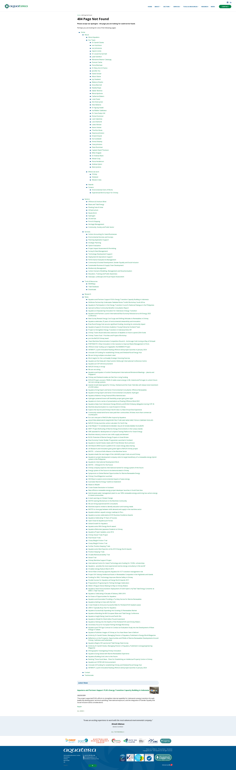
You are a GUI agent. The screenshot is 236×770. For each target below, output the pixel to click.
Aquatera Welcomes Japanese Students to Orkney (105, 529)
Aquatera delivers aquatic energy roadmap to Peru (105, 512)
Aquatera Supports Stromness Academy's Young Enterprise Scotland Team (114, 327)
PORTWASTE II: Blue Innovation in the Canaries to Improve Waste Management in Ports (118, 344)
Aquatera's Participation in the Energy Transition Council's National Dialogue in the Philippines (121, 305)
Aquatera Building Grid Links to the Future (103, 656)
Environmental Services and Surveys (100, 237)
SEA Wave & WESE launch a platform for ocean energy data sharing (111, 446)
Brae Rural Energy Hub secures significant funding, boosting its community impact (116, 324)
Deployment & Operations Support (100, 257)
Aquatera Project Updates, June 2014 (101, 532)
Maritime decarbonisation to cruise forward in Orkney (107, 407)
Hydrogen (91, 216)
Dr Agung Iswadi (97, 108)
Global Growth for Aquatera (97, 524)
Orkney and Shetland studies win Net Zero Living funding (108, 377)
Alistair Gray (96, 159)
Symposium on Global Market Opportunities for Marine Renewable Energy (114, 473)
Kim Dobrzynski (97, 102)
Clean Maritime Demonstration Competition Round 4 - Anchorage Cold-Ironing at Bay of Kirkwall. (121, 341)
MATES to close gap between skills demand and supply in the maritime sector (115, 509)
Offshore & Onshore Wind (97, 202)
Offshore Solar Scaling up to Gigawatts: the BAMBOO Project (109, 347)
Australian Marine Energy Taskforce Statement (104, 482)
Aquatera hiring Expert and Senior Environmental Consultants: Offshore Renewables (117, 390)
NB (170, 765)
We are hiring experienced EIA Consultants (103, 504)
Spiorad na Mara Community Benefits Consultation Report (108, 308)
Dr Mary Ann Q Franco (99, 68)
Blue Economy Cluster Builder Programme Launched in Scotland (110, 440)
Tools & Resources (190, 6)
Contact (225, 6)
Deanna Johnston (98, 133)
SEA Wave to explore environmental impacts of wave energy (109, 479)
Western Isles (96, 180)
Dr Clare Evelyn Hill (98, 113)
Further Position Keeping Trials (99, 546)
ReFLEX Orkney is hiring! (96, 367)
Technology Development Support (100, 254)
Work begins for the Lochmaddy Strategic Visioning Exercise (109, 358)
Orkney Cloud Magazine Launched (100, 476)
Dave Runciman (97, 147)
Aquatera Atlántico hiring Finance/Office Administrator (107, 396)
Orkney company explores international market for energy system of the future (115, 468)
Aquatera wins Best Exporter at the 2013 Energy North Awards (110, 549)
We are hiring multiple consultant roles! (102, 355)
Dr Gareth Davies (98, 42)
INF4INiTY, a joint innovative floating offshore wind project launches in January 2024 (117, 350)
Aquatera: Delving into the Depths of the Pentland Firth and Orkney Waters (114, 622)
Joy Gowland (96, 79)
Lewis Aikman (96, 125)
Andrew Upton (97, 164)
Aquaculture (92, 213)
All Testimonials (117, 732)
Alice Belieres (96, 105)
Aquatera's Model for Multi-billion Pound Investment (106, 619)
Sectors (166, 6)
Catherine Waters (98, 96)
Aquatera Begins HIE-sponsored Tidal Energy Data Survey (108, 643)
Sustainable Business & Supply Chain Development (106, 265)
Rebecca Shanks (97, 82)
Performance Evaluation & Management (102, 260)
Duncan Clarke (97, 62)
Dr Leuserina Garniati (99, 54)
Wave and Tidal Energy (96, 204)
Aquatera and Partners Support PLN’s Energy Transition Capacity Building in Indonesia (118, 299)
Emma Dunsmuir (98, 116)
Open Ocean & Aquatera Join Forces (100, 521)
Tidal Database (93, 287)
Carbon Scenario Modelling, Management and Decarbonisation (110, 271)
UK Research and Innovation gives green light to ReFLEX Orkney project (113, 449)
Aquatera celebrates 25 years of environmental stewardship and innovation (114, 321)
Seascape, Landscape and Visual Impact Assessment (106, 277)
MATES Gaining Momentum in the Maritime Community (107, 501)
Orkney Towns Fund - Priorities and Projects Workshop (107, 335)
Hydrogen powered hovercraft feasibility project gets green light (110, 398)
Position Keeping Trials (96, 552)
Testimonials (89, 675)
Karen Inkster (96, 127)
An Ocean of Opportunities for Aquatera (102, 596)
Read (79, 707)
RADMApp (91, 284)
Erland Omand (97, 136)
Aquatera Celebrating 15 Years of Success (102, 518)
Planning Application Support (98, 240)
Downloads (92, 289)
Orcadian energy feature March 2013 (101, 569)
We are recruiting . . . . (95, 369)
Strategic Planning (94, 243)
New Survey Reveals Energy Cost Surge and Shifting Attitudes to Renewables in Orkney (118, 319)
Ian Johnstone (97, 48)
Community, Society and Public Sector (101, 227)
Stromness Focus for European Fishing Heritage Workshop (108, 625)
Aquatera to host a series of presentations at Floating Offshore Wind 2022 (114, 401)
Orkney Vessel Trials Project (98, 535)
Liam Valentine (97, 119)
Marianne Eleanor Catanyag (101, 60)
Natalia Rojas (96, 88)
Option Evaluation (94, 246)
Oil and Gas (92, 219)
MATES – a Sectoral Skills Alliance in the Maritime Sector (107, 451)
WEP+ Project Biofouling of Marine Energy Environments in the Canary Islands (115, 429)
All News (80, 711)
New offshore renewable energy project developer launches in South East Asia (115, 490)
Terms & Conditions (151, 749)
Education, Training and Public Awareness (102, 274)
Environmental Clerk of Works (102, 190)
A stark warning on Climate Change (100, 498)
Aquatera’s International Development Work (103, 462)
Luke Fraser (96, 99)
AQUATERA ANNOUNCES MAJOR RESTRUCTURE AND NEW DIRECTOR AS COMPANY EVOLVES (120, 420)
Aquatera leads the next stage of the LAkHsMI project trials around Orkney (114, 454)
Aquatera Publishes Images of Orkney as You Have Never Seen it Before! (113, 632)
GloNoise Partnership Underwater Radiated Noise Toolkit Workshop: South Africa (116, 302)
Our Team (91, 40)
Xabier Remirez (97, 91)
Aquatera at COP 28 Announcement (100, 364)
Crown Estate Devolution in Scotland (100, 487)
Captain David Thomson (100, 150)
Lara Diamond (97, 122)
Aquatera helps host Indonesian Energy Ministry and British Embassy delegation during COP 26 (121, 404)
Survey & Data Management (98, 251)
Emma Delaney (97, 142)
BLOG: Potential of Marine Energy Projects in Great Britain (108, 437)
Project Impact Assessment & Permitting (102, 248)
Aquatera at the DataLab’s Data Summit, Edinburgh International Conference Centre (117, 361)
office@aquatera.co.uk (91, 757)
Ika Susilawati (96, 139)
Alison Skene (96, 76)
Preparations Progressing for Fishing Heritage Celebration (108, 583)
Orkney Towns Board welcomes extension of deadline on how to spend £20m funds (117, 333)
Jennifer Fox (96, 71)
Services (176, 6)
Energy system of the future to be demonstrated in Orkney (108, 470)
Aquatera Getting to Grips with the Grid (101, 602)
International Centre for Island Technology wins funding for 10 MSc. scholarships (116, 563)
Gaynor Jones (96, 51)
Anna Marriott (97, 85)
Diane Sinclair (96, 74)
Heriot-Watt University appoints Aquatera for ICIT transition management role (115, 572)
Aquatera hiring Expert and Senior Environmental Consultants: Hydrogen (113, 393)
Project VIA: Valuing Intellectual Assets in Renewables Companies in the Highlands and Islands (120, 574)
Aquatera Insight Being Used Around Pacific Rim (104, 616)
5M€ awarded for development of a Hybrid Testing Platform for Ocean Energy (115, 432)
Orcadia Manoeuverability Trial (99, 555)
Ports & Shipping (94, 221)
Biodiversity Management (97, 268)
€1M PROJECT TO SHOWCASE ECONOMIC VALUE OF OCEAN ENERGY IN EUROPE (116, 426)
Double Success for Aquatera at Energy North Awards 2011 (108, 580)
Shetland (95, 177)
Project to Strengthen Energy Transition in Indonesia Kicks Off (109, 330)
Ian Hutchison (97, 45)
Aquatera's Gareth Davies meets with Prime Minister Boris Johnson (111, 443)
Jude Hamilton (97, 57)
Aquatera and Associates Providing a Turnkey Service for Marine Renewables (115, 599)
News (213, 6)
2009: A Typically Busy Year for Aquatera (102, 608)
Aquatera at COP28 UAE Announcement (102, 662)
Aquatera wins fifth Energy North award (102, 526)
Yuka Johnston (97, 144)
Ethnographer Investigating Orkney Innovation (104, 651)
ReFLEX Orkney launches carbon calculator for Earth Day (107, 423)
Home (150, 6)
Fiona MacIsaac (97, 65)
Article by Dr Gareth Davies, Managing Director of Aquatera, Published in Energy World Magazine (122, 635)
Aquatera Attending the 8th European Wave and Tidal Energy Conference (113, 613)
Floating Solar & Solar (95, 207)
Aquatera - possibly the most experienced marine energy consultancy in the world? (116, 566)
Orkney (94, 174)
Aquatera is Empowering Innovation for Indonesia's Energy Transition (112, 311)
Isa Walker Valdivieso (99, 110)
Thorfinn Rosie (97, 130)
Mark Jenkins (96, 167)
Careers (91, 187)
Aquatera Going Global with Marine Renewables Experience (108, 654)
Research (204, 6)
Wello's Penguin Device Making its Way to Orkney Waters (108, 586)
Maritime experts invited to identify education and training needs (110, 507)
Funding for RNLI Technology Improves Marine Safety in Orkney (110, 577)
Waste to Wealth (94, 485)
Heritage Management (96, 224)
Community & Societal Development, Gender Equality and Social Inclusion (113, 262)
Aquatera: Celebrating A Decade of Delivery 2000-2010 (107, 594)
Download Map (95, 758)
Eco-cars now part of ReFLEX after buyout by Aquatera (107, 417)
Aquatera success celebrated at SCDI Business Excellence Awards (110, 515)
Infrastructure (93, 210)
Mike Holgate (96, 153)
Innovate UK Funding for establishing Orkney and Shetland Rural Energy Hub (115, 353)
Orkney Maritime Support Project (99, 560)
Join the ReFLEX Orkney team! (98, 338)
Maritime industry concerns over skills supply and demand (108, 434)
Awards (90, 185)
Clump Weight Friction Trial (97, 540)
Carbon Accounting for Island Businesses (102, 234)
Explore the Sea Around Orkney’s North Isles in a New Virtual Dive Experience (115, 410)
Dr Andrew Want (97, 156)
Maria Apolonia (97, 93)
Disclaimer (169, 749)
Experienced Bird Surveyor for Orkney (105, 193)
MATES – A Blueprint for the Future (100, 465)
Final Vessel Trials (94, 538)
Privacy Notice (162, 749)
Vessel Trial (92, 558)
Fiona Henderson (98, 161)
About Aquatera (93, 37)
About (157, 6)
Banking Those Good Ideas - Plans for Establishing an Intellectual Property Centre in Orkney (120, 659)
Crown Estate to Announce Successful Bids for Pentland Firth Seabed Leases (114, 605)
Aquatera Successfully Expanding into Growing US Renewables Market (112, 610)
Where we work (93, 172)
